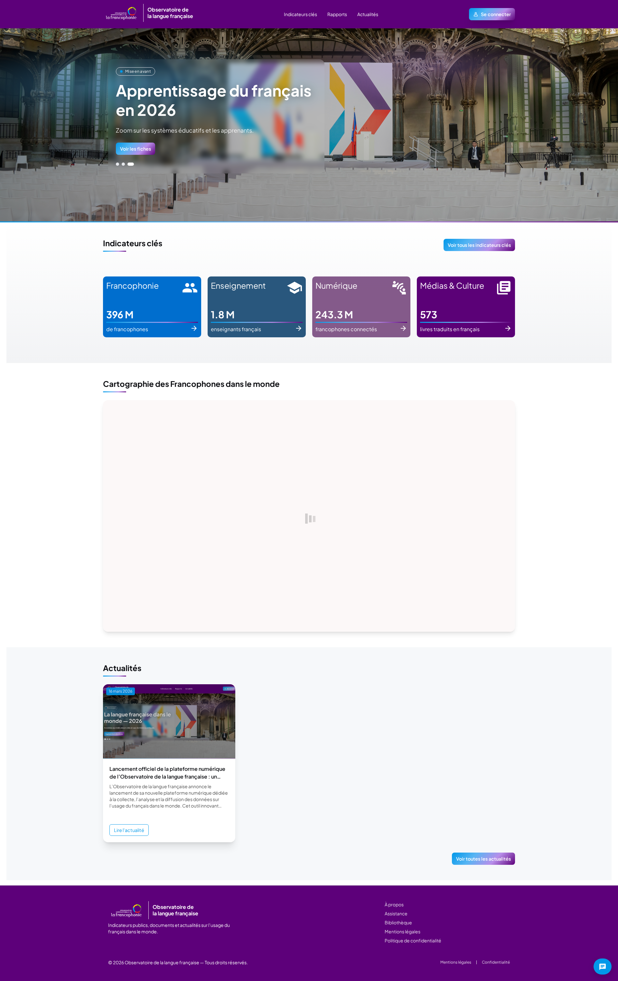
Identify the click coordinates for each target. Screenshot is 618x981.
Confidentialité (496, 962)
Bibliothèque (398, 922)
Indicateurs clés (300, 14)
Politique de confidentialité (413, 940)
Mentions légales (402, 931)
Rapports (337, 14)
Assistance (396, 913)
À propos (394, 904)
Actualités (367, 14)
